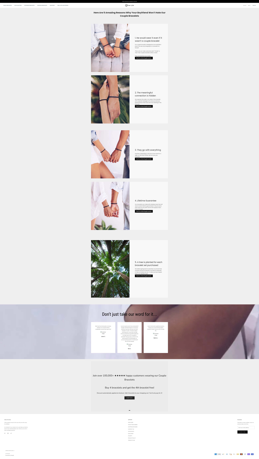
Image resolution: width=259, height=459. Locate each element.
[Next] (165, 386)
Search (249, 5)
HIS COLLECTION (18, 5)
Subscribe (242, 432)
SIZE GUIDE (130, 422)
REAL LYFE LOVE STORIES (63, 5)
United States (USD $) (9, 450)
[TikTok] (11, 433)
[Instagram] (7, 433)
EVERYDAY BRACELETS (42, 5)
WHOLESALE (131, 431)
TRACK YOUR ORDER (132, 424)
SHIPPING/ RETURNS (132, 427)
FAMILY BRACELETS (7, 5)
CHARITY (130, 435)
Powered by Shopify (9, 455)
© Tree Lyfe (7, 453)
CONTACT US (131, 429)
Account (244, 5)
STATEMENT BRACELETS (29, 5)
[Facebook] (4, 433)
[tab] (129, 410)
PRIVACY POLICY (132, 438)
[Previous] (93, 386)
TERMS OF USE (131, 440)
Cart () (254, 5)
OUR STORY (52, 5)
